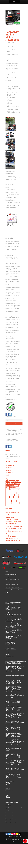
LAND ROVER (9, 493)
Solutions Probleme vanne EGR (12, 587)
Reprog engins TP (9, 473)
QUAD (13, 499)
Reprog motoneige (9, 472)
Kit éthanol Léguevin (19, 628)
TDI (10, 502)
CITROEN (17, 485)
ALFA (10, 481)
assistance (25, 841)
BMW (12, 483)
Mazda (14, 493)
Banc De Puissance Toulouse (12, 802)
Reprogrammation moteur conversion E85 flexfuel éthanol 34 (21, 707)
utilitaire (7, 504)
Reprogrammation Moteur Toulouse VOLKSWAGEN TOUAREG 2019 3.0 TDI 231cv (14, 531)
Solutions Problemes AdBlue (12, 584)
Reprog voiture (9, 463)
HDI (13, 489)
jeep (16, 491)
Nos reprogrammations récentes (12, 512)
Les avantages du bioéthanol (19, 633)
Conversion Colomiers (19, 611)
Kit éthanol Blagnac (19, 615)
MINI (13, 495)
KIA (19, 491)
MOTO (16, 495)
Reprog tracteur (9, 470)
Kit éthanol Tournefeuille (19, 619)
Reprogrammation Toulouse (15, 606)
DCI (11, 487)
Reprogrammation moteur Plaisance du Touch (10, 607)
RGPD (7, 592)
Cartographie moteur (10, 577)
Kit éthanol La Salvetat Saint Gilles (19, 623)
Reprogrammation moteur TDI (12, 582)
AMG (14, 481)
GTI (10, 489)
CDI (7, 485)
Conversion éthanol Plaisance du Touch (19, 606)
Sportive (19, 501)
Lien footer (8, 510)
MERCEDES (8, 495)
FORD (7, 489)
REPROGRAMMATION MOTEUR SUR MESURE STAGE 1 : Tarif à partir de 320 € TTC (14, 540)
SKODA (14, 501)
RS (6, 501)
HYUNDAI (8, 491)
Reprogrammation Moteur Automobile (11, 804)
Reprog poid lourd (9, 467)
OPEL (11, 497)
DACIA (7, 487)
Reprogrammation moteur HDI (12, 579)
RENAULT (18, 499)
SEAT (10, 501)
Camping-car (18, 483)
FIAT (17, 487)
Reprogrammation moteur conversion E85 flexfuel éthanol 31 (15, 689)
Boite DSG (8, 475)
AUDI (17, 481)
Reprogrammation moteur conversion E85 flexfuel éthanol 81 (15, 697)
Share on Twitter (10, 414)
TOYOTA (17, 502)
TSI (20, 502)
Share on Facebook (7, 414)
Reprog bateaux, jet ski (10, 468)
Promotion (8, 514)
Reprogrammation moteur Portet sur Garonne (10, 642)
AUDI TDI (8, 483)
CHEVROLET (11, 485)
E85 (14, 487)
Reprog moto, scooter (10, 465)
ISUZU (13, 491)
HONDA (17, 489)
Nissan (7, 497)
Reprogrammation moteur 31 (10, 657)
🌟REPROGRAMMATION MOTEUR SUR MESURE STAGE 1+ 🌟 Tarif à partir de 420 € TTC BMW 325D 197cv (13, 521)
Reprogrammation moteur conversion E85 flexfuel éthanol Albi (14, 822)
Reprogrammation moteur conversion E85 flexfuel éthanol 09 (15, 733)
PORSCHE (8, 499)
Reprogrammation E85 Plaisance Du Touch (15, 621)
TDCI (7, 502)
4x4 (7, 481)
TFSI (13, 502)
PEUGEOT (16, 497)
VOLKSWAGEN (14, 504)
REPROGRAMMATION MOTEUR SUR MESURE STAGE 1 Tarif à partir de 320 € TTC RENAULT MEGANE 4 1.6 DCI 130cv (14, 526)
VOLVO (19, 504)
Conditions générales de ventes (13, 589)
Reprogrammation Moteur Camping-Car (14, 807)
